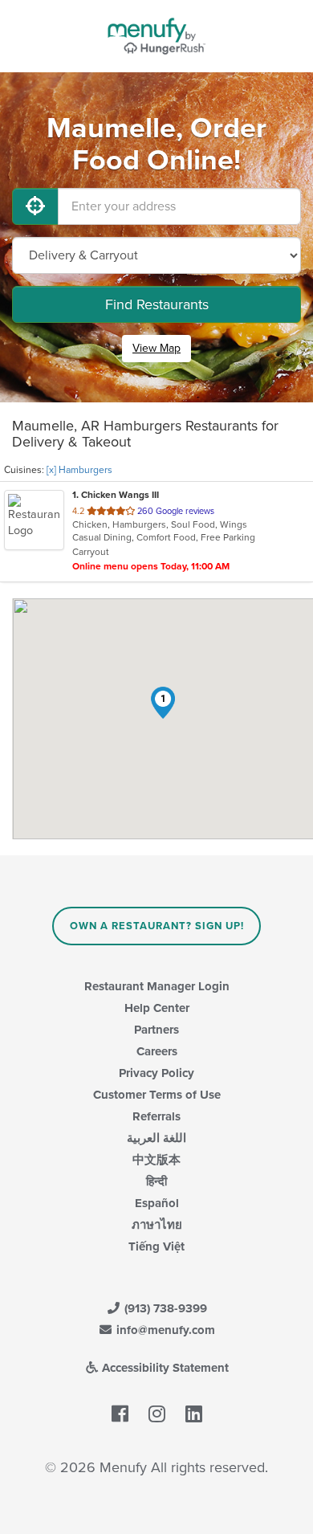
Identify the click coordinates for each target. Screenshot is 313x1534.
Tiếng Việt (156, 1246)
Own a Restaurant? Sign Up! (157, 926)
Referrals (156, 1116)
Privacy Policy (156, 1073)
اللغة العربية (156, 1138)
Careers (156, 1051)
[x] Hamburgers (79, 469)
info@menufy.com (164, 1330)
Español (157, 1203)
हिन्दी (156, 1181)
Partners (156, 1029)
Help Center (156, 1008)
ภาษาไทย (157, 1225)
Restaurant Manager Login (157, 986)
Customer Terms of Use (157, 1094)
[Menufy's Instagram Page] (156, 1415)
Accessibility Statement (164, 1368)
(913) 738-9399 (164, 1308)
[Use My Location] (35, 206)
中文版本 (156, 1160)
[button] (162, 702)
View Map (156, 348)
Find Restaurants (157, 304)
